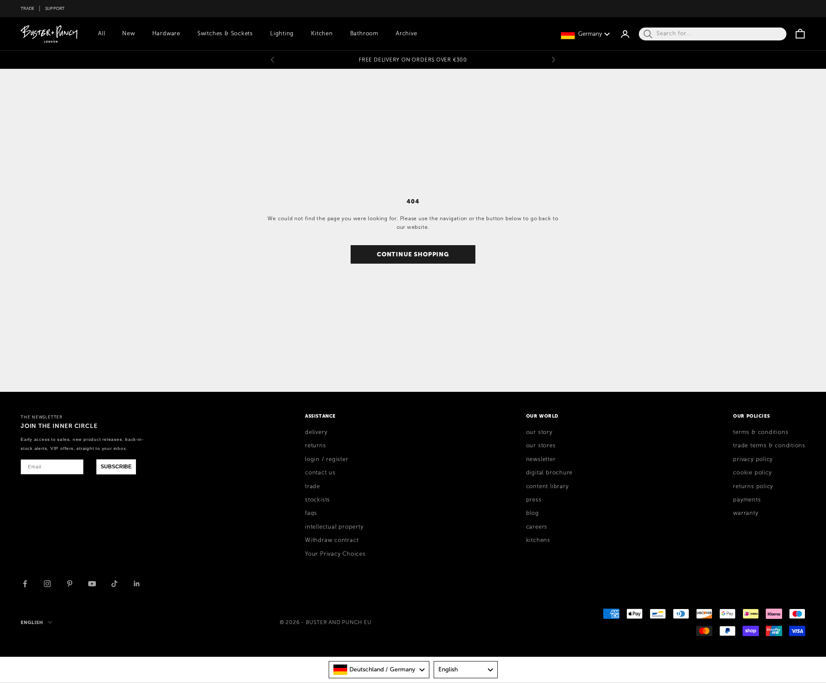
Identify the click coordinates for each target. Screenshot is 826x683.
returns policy (753, 486)
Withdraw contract (331, 540)
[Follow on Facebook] (25, 583)
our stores (541, 446)
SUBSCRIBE (116, 467)
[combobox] (379, 669)
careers (536, 527)
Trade (27, 8)
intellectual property (334, 527)
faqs (311, 513)
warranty (745, 513)
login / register (326, 459)
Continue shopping (413, 254)
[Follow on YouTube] (92, 583)
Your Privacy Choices (335, 554)
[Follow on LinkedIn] (137, 583)
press (534, 500)
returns (315, 446)
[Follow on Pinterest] (69, 583)
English (32, 622)
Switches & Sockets (225, 34)
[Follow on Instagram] (47, 583)
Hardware (166, 34)
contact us (320, 473)
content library (547, 486)
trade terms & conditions (769, 446)
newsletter (541, 459)
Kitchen (322, 34)
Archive (406, 34)
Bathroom (364, 34)
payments (747, 500)
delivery (316, 432)
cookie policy (752, 473)
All (101, 34)
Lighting (282, 34)
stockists (317, 500)
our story (539, 432)
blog (532, 513)
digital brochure (549, 473)
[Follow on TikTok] (114, 583)
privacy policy (753, 459)
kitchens (538, 540)
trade (312, 486)
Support (55, 8)
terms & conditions (760, 432)
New (128, 34)
